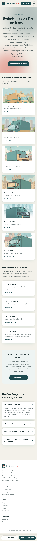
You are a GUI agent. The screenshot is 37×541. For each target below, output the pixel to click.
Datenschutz (6, 522)
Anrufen (11, 538)
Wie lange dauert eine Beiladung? (18, 431)
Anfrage (26, 3)
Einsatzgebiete (7, 492)
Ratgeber (5, 503)
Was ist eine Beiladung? (18, 405)
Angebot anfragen (8, 494)
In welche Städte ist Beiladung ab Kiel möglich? (18, 440)
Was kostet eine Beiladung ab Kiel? (18, 424)
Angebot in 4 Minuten (18, 64)
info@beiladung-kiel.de (14, 478)
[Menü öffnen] (34, 3)
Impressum (5, 519)
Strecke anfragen (18, 378)
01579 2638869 (10, 476)
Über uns (5, 505)
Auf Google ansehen (8, 511)
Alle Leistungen (7, 489)
